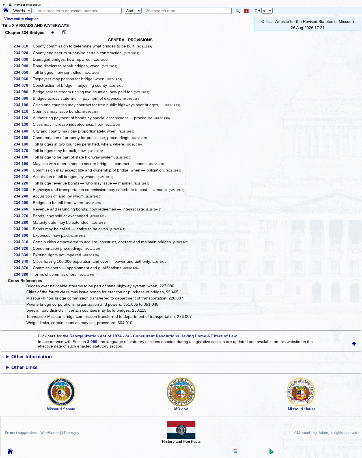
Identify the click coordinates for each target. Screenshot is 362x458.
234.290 (23, 229)
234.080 (23, 92)
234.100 (23, 105)
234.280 (23, 222)
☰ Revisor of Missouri (23, 4)
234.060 (23, 79)
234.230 (23, 189)
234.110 (23, 111)
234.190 (23, 163)
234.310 (23, 242)
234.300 (23, 235)
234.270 (23, 216)
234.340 (23, 261)
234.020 (23, 53)
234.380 (23, 274)
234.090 (23, 98)
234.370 (23, 268)
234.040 (23, 66)
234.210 (23, 176)
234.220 (23, 183)
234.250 (23, 202)
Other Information (31, 356)
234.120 (23, 118)
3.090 (92, 341)
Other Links (24, 367)
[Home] (5, 10)
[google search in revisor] (235, 452)
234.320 (23, 248)
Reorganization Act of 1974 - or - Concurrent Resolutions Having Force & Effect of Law (153, 336)
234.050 (23, 72)
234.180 (23, 157)
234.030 (23, 59)
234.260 (23, 209)
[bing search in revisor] (271, 452)
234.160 (23, 144)
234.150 (23, 137)
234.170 (23, 150)
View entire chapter (21, 19)
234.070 (23, 85)
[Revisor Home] (10, 452)
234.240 (23, 196)
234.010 (23, 46)
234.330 (23, 255)
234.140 (23, 131)
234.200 (23, 170)
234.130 (23, 124)
